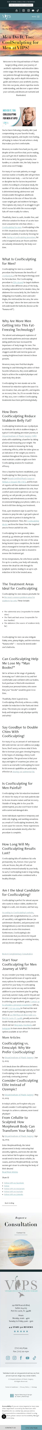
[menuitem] (23, 10)
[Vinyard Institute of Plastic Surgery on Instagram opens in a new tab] (23, 10)
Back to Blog (9, 1203)
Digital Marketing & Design (23, 1395)
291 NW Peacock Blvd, (21, 1305)
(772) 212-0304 (9, 1418)
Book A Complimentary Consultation (17, 954)
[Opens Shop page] (17, 10)
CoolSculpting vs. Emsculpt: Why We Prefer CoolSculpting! (18, 1047)
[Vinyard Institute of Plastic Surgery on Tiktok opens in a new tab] (37, 10)
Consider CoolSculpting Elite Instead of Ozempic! (20, 1084)
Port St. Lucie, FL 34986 (21, 1311)
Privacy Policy (24, 1387)
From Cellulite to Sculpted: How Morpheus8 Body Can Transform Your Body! (18, 1124)
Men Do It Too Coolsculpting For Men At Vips (19, 29)
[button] (4, 1416)
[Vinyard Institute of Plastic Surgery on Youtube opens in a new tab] (33, 10)
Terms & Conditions (11, 1387)
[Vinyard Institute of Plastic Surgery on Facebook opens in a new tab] (21, 1358)
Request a (21, 1222)
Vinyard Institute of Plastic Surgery (19, 1057)
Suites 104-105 (21, 1308)
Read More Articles (10, 1172)
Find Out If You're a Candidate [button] (21, 5)
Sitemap (34, 1387)
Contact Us (21, 1233)
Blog (11, 26)
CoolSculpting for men (11, 227)
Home (4, 26)
